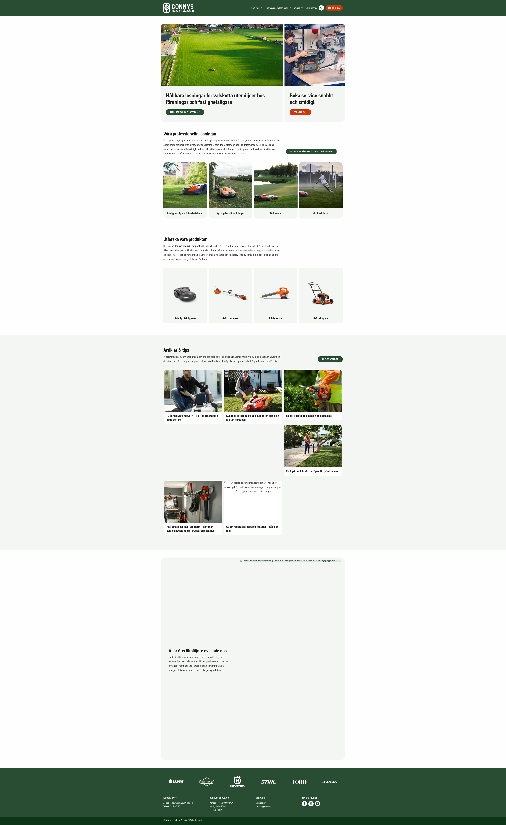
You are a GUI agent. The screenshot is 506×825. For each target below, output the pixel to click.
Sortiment (255, 7)
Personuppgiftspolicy (264, 806)
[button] (185, 112)
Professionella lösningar (277, 7)
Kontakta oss (334, 8)
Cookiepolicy (261, 803)
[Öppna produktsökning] (321, 8)
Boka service (311, 7)
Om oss (297, 7)
